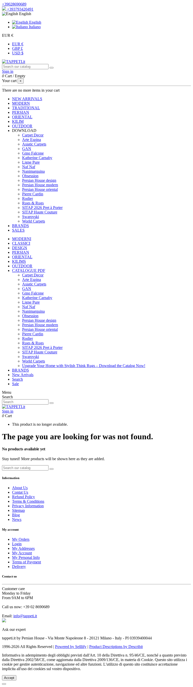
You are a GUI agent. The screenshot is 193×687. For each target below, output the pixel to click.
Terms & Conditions (28, 501)
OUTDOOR (22, 266)
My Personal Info (26, 557)
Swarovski (30, 216)
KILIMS (19, 261)
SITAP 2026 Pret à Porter (42, 207)
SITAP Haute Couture (39, 212)
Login (17, 544)
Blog (16, 515)
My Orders (20, 539)
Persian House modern (40, 185)
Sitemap (18, 510)
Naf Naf (28, 167)
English (34, 22)
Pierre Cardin (32, 194)
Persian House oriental (40, 189)
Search (17, 379)
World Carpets (33, 221)
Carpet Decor (32, 135)
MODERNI (21, 239)
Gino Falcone (33, 153)
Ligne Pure (31, 162)
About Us (20, 488)
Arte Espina (31, 139)
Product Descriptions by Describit (116, 646)
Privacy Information (28, 506)
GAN (26, 149)
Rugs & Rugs (33, 203)
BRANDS (20, 370)
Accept (9, 678)
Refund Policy (23, 497)
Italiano (34, 27)
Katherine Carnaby (37, 158)
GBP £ (17, 48)
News (16, 519)
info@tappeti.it (25, 616)
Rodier (27, 198)
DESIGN (19, 248)
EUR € (17, 44)
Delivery (19, 566)
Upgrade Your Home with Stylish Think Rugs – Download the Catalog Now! (83, 366)
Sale (15, 384)
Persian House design (39, 180)
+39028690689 (14, 4)
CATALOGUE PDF (28, 270)
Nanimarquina (33, 171)
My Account (22, 553)
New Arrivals (22, 375)
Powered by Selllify (70, 646)
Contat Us (20, 492)
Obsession (30, 176)
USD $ (17, 53)
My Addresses (23, 548)
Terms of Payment (26, 562)
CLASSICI (21, 243)
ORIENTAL (22, 257)
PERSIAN (20, 252)
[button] (24, 130)
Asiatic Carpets (34, 144)
